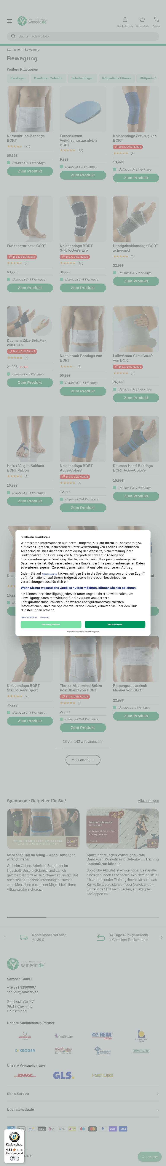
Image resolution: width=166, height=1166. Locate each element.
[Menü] (21, 1132)
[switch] (14, 1158)
